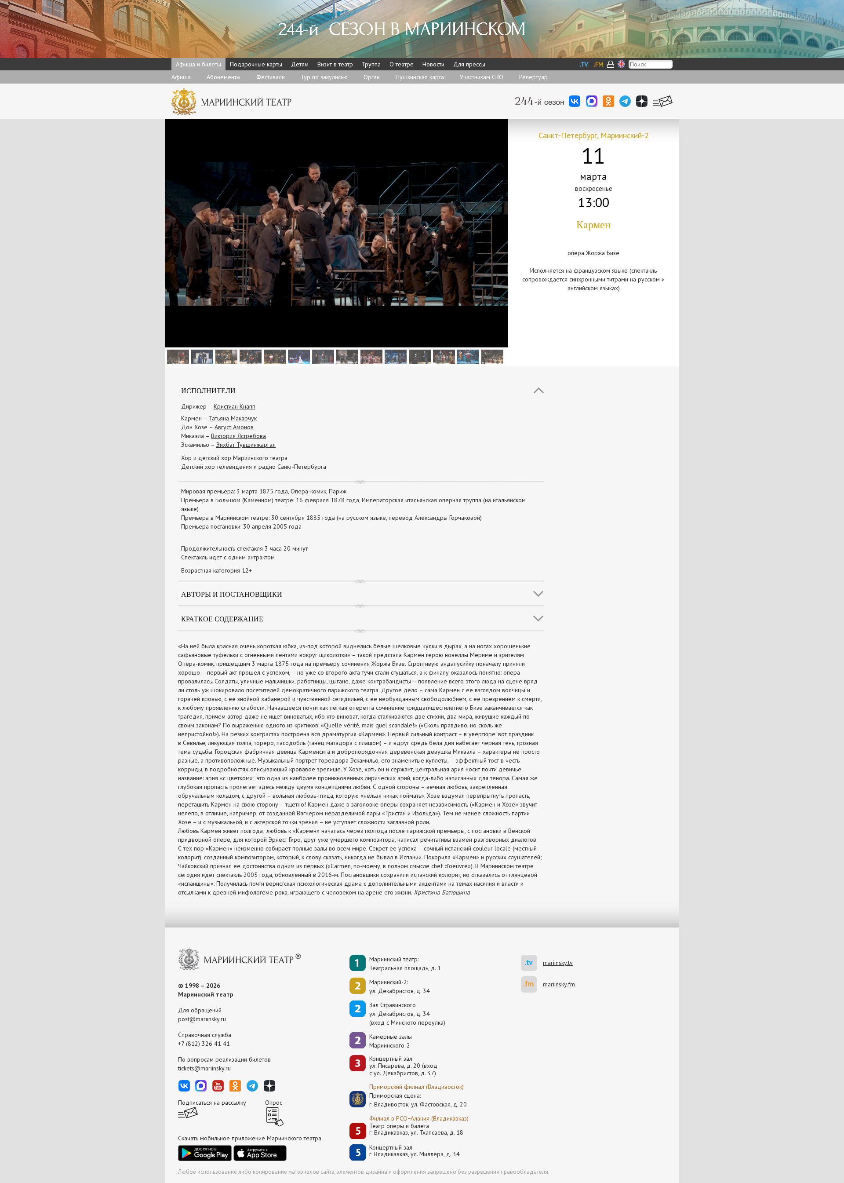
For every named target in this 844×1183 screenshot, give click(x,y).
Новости (433, 64)
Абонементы (223, 77)
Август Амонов (234, 427)
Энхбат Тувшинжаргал (246, 445)
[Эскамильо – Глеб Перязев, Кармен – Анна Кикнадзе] (249, 356)
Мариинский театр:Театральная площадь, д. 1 (405, 963)
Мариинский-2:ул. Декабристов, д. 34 (399, 986)
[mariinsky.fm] (532, 984)
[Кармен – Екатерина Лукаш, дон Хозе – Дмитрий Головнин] (419, 356)
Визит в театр (335, 64)
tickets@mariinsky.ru (204, 1068)
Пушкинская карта (420, 77)
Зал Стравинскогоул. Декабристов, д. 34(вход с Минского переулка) (407, 1013)
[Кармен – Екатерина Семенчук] (394, 356)
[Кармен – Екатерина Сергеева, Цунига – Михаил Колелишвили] (274, 356)
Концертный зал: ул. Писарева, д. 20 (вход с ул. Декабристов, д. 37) (403, 1066)
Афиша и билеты (198, 64)
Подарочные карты (256, 64)
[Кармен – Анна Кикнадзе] (467, 356)
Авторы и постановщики (231, 594)
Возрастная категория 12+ (216, 570)
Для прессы (469, 64)
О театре (401, 64)
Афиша (181, 77)
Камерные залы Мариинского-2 (390, 1041)
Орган (372, 77)
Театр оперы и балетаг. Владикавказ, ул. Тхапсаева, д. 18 (416, 1129)
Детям (300, 64)
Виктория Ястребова (238, 436)
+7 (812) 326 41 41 (204, 1044)
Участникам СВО (481, 77)
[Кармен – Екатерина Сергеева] (322, 356)
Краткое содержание (222, 618)
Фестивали (270, 77)
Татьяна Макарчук (233, 418)
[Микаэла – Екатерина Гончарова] (225, 356)
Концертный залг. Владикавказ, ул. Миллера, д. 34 (414, 1151)
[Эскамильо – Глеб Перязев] (370, 356)
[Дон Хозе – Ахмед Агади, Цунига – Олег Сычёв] (346, 356)
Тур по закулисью (324, 77)
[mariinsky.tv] (532, 963)
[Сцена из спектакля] (177, 356)
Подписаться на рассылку (212, 1102)
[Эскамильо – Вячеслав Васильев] (443, 356)
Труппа (371, 64)
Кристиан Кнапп (234, 406)
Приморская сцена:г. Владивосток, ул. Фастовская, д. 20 (408, 1100)
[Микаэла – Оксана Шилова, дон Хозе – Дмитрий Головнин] (201, 356)
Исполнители (208, 390)
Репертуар (533, 77)
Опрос (273, 1102)
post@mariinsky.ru (202, 1019)
